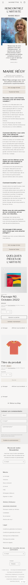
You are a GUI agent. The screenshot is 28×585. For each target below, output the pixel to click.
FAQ (4, 489)
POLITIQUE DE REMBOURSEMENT (18, 569)
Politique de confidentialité (10, 535)
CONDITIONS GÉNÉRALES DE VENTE (14, 579)
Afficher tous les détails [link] (18, 386)
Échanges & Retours (8, 493)
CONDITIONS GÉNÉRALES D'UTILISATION (14, 574)
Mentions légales (8, 542)
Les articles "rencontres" (10, 506)
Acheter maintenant (14, 321)
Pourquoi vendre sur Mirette (11, 509)
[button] (3, 2)
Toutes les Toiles (14, 92)
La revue (5, 486)
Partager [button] (5, 328)
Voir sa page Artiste (14, 87)
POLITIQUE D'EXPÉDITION (11, 576)
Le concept (6, 476)
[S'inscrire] (23, 462)
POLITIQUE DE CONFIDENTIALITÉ (14, 572)
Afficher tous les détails (18, 328)
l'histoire (5, 479)
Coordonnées (21, 576)
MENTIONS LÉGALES (14, 581)
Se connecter (6, 516)
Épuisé (14, 380)
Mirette (7, 569)
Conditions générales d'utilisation (12, 529)
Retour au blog (15, 403)
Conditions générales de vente (11, 532)
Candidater (6, 512)
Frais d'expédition (11, 305)
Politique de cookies (8, 539)
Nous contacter (7, 483)
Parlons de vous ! (8, 519)
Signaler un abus (7, 496)
